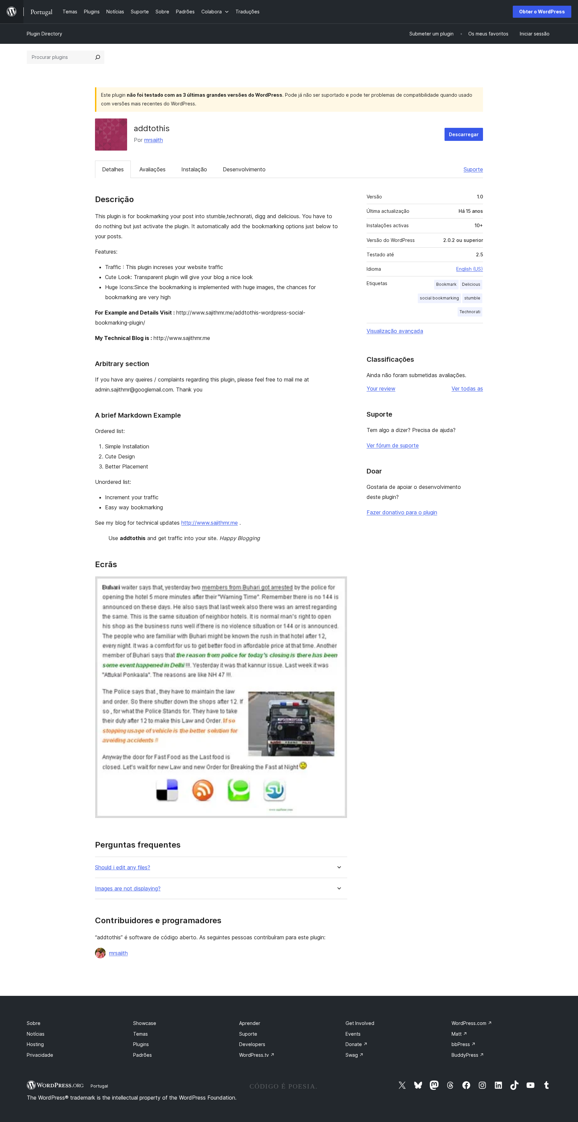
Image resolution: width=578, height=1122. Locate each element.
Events (353, 1034)
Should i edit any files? (122, 867)
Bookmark (446, 284)
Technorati (470, 311)
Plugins (141, 1044)
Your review (381, 388)
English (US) (469, 269)
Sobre (33, 1023)
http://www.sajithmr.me (209, 522)
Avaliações (152, 169)
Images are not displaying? (128, 888)
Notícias (35, 1034)
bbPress (464, 1044)
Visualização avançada (395, 331)
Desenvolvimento (244, 169)
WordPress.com (472, 1023)
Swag (355, 1055)
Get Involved (360, 1023)
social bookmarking (439, 297)
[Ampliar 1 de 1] (338, 585)
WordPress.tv (257, 1055)
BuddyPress (468, 1055)
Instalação (194, 169)
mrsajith (153, 140)
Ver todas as (467, 388)
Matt (459, 1034)
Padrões (142, 1055)
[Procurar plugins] (97, 57)
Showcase (144, 1023)
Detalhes (113, 169)
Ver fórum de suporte (393, 445)
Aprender (249, 1023)
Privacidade (40, 1055)
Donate (357, 1044)
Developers (252, 1044)
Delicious (471, 284)
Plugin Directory (44, 33)
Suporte (473, 169)
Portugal (99, 1086)
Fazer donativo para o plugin (402, 512)
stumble (472, 297)
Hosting (35, 1044)
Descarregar (464, 134)
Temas (140, 1034)
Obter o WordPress (542, 11)
